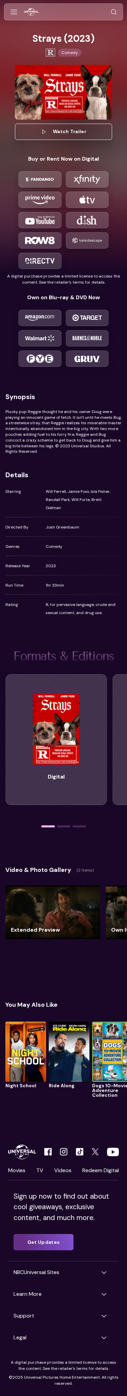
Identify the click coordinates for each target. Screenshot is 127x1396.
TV (39, 1170)
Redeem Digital (100, 1170)
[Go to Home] (31, 12)
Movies (16, 1170)
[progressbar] (48, 826)
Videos (62, 1170)
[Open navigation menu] (14, 12)
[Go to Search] (113, 12)
